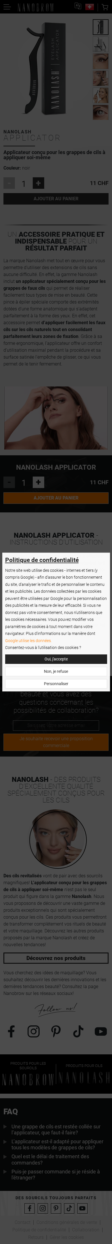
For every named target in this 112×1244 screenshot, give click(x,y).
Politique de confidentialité (42, 560)
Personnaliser (56, 683)
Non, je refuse (56, 671)
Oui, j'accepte (56, 659)
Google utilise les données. (28, 640)
